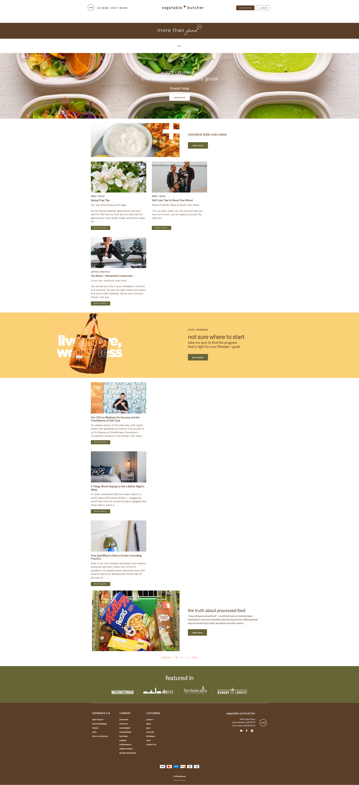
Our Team (123, 736)
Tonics (95, 728)
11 (188, 657)
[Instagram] (252, 731)
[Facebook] (246, 731)
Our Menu (103, 8)
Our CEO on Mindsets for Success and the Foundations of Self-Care (115, 418)
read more (179, 97)
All (180, 45)
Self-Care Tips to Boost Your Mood (172, 200)
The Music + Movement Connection (112, 275)
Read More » (101, 228)
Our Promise (124, 728)
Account (150, 732)
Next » (195, 657)
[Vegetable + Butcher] (183, 9)
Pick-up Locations (100, 736)
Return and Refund (127, 753)
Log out (149, 719)
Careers (122, 740)
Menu (148, 723)
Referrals (150, 736)
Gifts (94, 732)
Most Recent (97, 719)
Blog (148, 728)
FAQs (148, 740)
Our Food (123, 723)
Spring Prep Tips (100, 200)
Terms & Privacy (126, 748)
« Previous (166, 657)
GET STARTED (245, 8)
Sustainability (125, 744)
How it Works (119, 8)
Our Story (123, 719)
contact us (151, 744)
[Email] (241, 731)
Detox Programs (99, 723)
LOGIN (262, 8)
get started (197, 357)
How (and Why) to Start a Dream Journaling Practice (116, 556)
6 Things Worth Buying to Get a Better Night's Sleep (117, 487)
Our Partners (125, 732)
